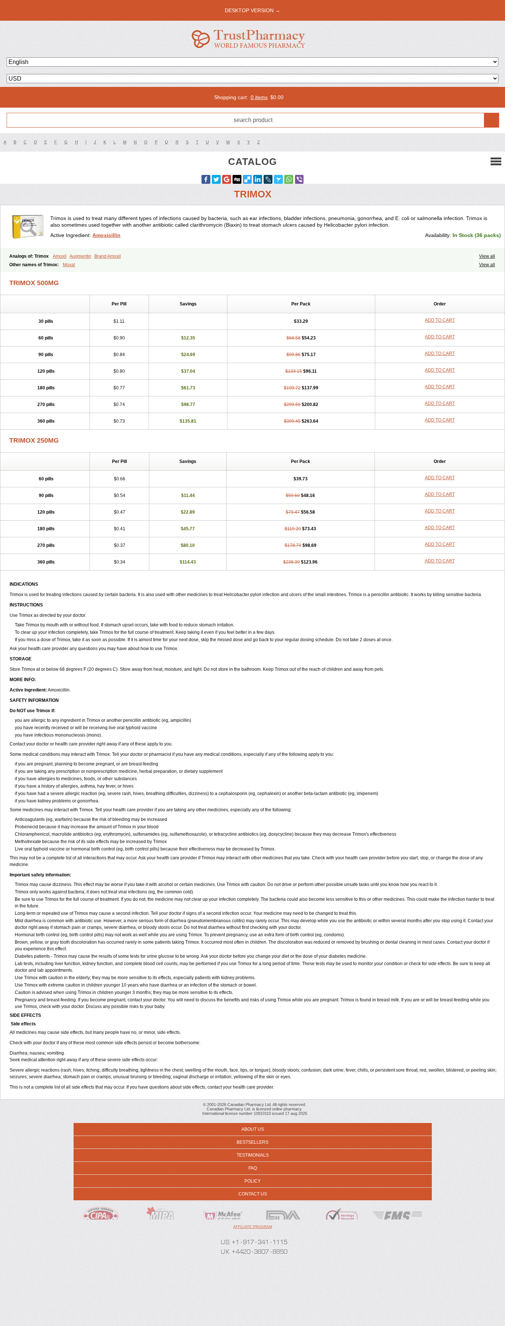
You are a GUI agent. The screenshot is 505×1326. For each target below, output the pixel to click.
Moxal (69, 264)
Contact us (252, 1194)
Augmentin (80, 256)
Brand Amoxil (107, 256)
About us (252, 1129)
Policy (252, 1181)
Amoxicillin (106, 235)
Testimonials (253, 1155)
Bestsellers (252, 1142)
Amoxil (60, 256)
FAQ (252, 1168)
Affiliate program (252, 1227)
